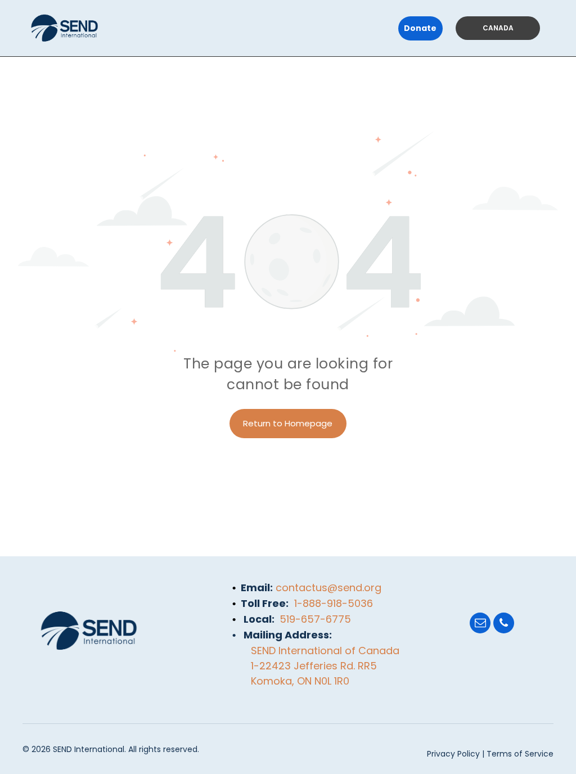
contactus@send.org (328, 587)
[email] (480, 624)
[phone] (503, 624)
